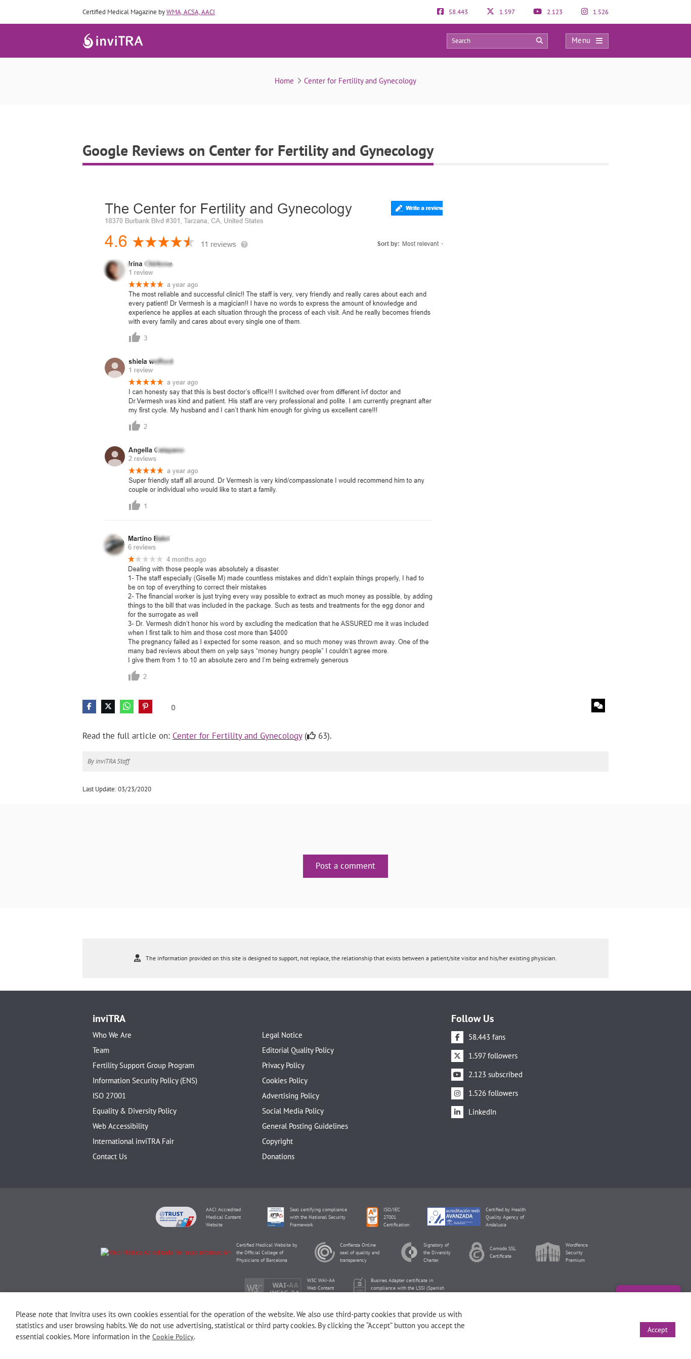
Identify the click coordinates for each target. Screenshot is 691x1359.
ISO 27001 (109, 1095)
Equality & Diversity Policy (135, 1111)
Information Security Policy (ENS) (145, 1080)
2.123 (554, 12)
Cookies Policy (285, 1080)
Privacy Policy (283, 1065)
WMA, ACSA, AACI (190, 12)
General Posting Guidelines (305, 1126)
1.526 (600, 12)
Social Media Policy (293, 1111)
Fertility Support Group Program (143, 1065)
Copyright (277, 1141)
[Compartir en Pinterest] (145, 706)
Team (101, 1050)
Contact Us (110, 1156)
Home (284, 81)
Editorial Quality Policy (298, 1050)
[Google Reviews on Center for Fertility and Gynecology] (262, 435)
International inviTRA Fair (133, 1141)
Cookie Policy (173, 1336)
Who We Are (112, 1035)
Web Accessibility (120, 1126)
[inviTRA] (112, 40)
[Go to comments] (598, 705)
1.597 (506, 12)
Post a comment (345, 865)
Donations (278, 1156)
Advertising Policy (290, 1095)
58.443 (457, 12)
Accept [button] (657, 1329)
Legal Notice (282, 1035)
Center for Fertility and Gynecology (360, 81)
